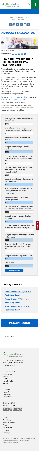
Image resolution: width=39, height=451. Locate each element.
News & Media (8, 381)
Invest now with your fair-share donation (15, 97)
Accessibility (7, 428)
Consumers (7, 394)
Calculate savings (14, 271)
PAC (26, 17)
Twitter (17, 25)
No (13, 194)
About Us (6, 392)
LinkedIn (21, 25)
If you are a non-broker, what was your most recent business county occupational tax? (18, 169)
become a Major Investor (16, 99)
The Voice (6, 390)
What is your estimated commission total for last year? (19, 120)
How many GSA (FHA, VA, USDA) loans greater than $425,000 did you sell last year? (18, 246)
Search (29, 4)
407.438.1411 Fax (9, 405)
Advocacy (19, 17)
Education (6, 376)
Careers (6, 430)
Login (35, 4)
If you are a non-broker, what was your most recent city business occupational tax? (18, 158)
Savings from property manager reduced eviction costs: (19, 236)
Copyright (6, 433)
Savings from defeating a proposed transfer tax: (17, 148)
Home (12, 17)
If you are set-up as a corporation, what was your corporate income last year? (19, 208)
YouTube (25, 25)
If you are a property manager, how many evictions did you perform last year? (19, 226)
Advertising (7, 420)
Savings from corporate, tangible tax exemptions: (17, 217)
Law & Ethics (7, 374)
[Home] (10, 4)
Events (5, 379)
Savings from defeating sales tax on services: (17, 138)
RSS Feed (28, 25)
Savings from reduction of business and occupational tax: (19, 180)
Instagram (13, 25)
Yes (7, 194)
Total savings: (9, 263)
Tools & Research (9, 372)
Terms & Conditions (10, 422)
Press (5, 417)
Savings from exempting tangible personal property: (16, 198)
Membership (7, 397)
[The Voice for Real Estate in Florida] (13, 354)
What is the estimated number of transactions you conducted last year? (18, 129)
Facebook (10, 25)
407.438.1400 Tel (9, 403)
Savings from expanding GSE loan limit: (18, 256)
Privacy (5, 425)
